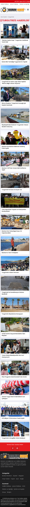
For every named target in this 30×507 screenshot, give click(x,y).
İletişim (9, 492)
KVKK (23, 486)
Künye (4, 492)
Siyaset (15, 476)
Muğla (22, 479)
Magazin (21, 476)
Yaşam (13, 479)
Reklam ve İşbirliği (24, 4)
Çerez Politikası (14, 4)
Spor (17, 479)
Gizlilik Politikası (5, 4)
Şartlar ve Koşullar (19, 489)
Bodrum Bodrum (7, 476)
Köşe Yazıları (6, 479)
